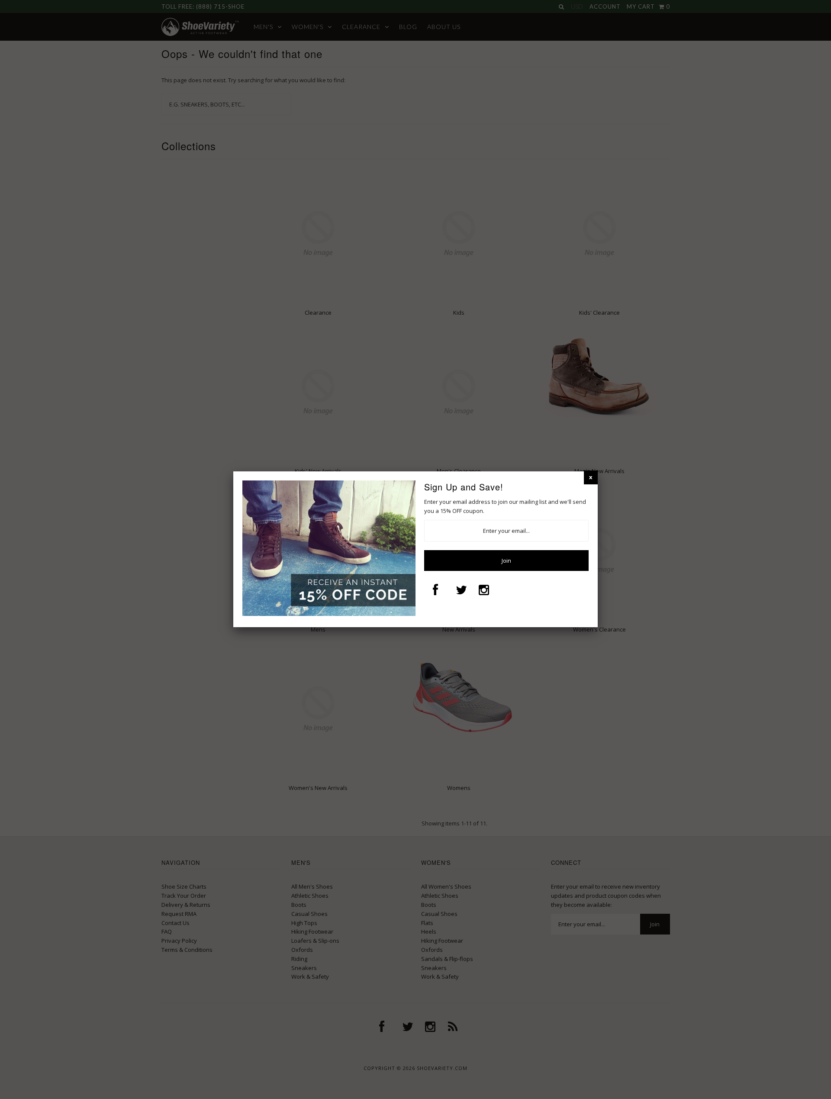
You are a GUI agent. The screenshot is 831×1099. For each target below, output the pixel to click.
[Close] (591, 477)
